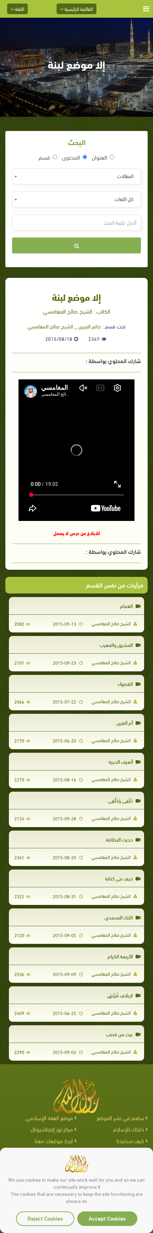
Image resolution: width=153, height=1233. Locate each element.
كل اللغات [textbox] (124, 198)
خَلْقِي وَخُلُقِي (121, 800)
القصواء (126, 683)
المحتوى (71, 157)
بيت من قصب (120, 1034)
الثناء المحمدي (119, 917)
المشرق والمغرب (117, 644)
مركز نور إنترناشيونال (52, 1129)
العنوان (99, 157)
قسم (44, 157)
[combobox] (76, 176)
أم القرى (125, 722)
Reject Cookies (45, 1218)
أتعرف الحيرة (121, 761)
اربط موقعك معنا (54, 1140)
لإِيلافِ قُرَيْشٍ (120, 995)
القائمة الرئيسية (78, 8)
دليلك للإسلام (128, 1129)
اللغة (19, 8)
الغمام (127, 605)
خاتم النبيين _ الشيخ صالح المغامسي (64, 326)
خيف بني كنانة (119, 878)
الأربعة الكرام (120, 956)
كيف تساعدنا (130, 1140)
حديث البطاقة (120, 839)
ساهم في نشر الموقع (120, 1117)
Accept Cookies (107, 1218)
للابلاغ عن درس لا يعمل (76, 533)
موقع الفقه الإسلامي (49, 1117)
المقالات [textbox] (125, 175)
